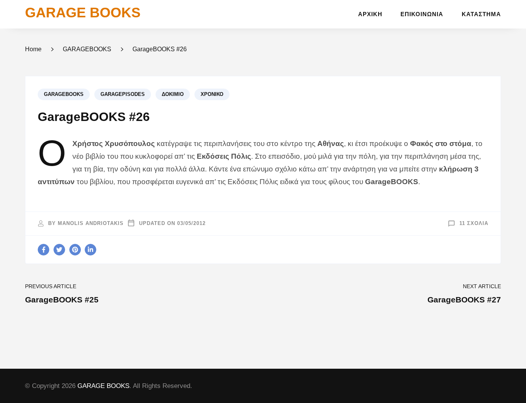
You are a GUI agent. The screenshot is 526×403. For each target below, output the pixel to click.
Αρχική (370, 14)
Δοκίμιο (173, 94)
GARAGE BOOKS (83, 12)
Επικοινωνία (421, 14)
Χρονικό (212, 94)
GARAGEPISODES (123, 94)
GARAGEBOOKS (64, 94)
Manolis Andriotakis (91, 223)
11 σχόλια (473, 223)
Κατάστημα (481, 14)
